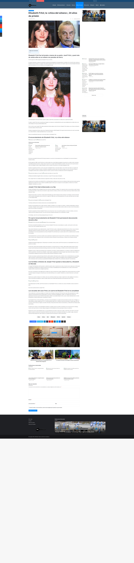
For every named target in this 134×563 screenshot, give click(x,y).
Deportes (92, 5)
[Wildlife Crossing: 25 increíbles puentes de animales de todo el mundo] (72, 372)
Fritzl (59, 316)
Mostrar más (94, 95)
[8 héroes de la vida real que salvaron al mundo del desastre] (54, 372)
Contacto (30, 420)
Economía (68, 5)
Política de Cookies (32, 422)
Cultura (73, 5)
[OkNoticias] (32, 5)
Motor (97, 5)
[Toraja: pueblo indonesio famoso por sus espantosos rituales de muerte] (31, 149)
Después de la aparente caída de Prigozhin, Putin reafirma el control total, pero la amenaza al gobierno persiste (97, 89)
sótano (69, 316)
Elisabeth (53, 316)
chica (44, 316)
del (48, 316)
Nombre (30, 399)
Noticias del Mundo (61, 5)
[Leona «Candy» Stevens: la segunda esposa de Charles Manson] (37, 372)
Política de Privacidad (32, 424)
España (54, 5)
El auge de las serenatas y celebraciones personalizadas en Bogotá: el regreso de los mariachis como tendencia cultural (92, 19)
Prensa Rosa (87, 5)
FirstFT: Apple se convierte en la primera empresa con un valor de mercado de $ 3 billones (96, 74)
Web (56, 403)
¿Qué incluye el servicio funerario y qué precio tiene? (54, 337)
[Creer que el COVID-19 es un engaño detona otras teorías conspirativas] (85, 67)
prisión (63, 316)
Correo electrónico (32, 403)
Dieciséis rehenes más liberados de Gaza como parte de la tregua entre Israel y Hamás (74, 431)
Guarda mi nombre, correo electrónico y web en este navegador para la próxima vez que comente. (45, 407)
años (39, 316)
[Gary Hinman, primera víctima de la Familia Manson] (58, 148)
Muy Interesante (80, 5)
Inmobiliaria (103, 5)
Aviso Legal (30, 419)
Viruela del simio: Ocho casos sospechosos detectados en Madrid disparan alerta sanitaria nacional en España (97, 59)
